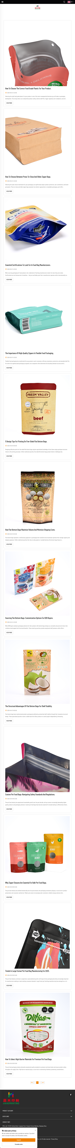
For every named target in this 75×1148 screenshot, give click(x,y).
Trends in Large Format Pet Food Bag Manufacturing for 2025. (27, 971)
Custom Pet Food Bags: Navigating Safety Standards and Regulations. (30, 794)
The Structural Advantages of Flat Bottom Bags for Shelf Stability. (28, 706)
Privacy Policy (54, 1139)
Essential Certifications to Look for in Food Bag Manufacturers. (27, 265)
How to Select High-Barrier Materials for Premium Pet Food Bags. (28, 1059)
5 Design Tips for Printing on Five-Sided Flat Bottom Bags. (26, 441)
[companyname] (37, 7)
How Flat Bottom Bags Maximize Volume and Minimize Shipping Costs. (30, 530)
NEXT (43, 1082)
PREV (32, 1082)
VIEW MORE (9, 103)
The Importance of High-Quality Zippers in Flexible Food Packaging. (29, 353)
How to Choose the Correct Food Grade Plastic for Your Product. (28, 88)
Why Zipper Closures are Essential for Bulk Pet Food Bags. (25, 883)
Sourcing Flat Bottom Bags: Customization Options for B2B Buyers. (29, 618)
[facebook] (70, 1094)
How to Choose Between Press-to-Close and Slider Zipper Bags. (28, 177)
